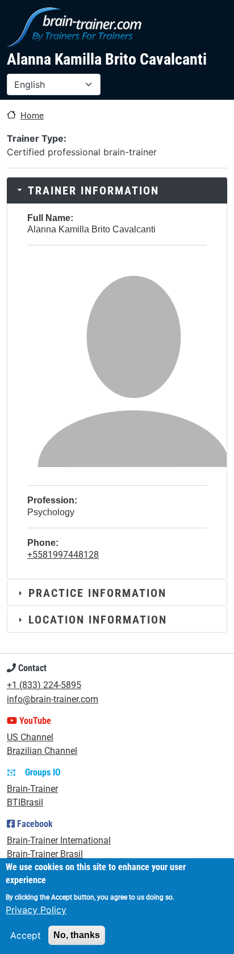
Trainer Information (93, 190)
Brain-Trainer (32, 788)
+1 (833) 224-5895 (44, 685)
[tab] (117, 190)
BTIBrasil (25, 802)
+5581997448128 (63, 554)
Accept (25, 935)
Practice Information (97, 593)
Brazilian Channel (42, 750)
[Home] (74, 27)
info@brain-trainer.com (52, 699)
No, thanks (76, 935)
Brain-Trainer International (59, 840)
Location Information (97, 619)
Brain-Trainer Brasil (45, 854)
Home (32, 116)
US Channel (30, 737)
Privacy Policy (36, 909)
